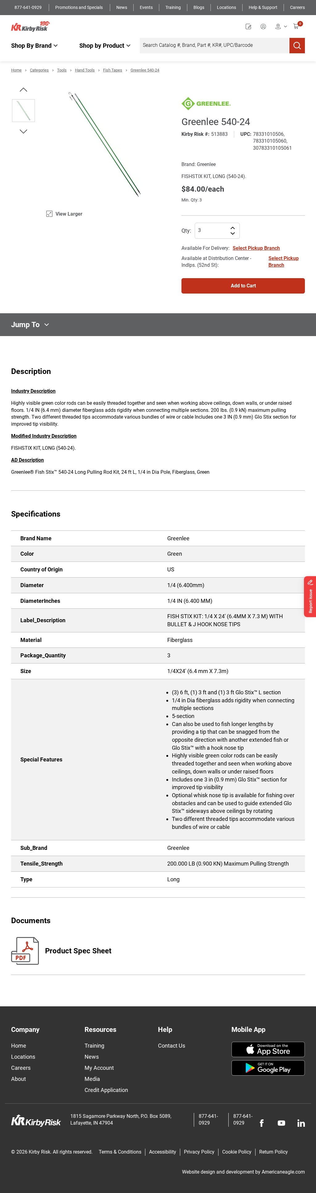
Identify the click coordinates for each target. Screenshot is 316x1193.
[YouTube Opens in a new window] (281, 1123)
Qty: (186, 230)
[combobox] (214, 45)
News (121, 7)
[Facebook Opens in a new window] (261, 1123)
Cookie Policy (237, 1152)
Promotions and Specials (79, 7)
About (18, 1079)
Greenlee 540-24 (145, 70)
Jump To (25, 324)
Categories (39, 70)
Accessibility (162, 1152)
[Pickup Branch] (281, 26)
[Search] (297, 45)
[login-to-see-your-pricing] (264, 26)
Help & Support (263, 7)
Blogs (198, 7)
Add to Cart (243, 286)
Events (146, 7)
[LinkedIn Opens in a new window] (301, 1123)
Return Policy (273, 1152)
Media (92, 1079)
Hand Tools (85, 70)
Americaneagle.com (283, 1172)
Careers (297, 7)
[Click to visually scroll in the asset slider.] (23, 89)
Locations (226, 7)
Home (16, 70)
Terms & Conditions (120, 1152)
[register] (250, 26)
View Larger (69, 214)
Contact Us (171, 1045)
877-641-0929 (29, 7)
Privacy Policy (199, 1152)
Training (173, 7)
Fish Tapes (112, 70)
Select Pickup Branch (256, 248)
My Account (99, 1068)
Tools (62, 70)
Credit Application (106, 1090)
